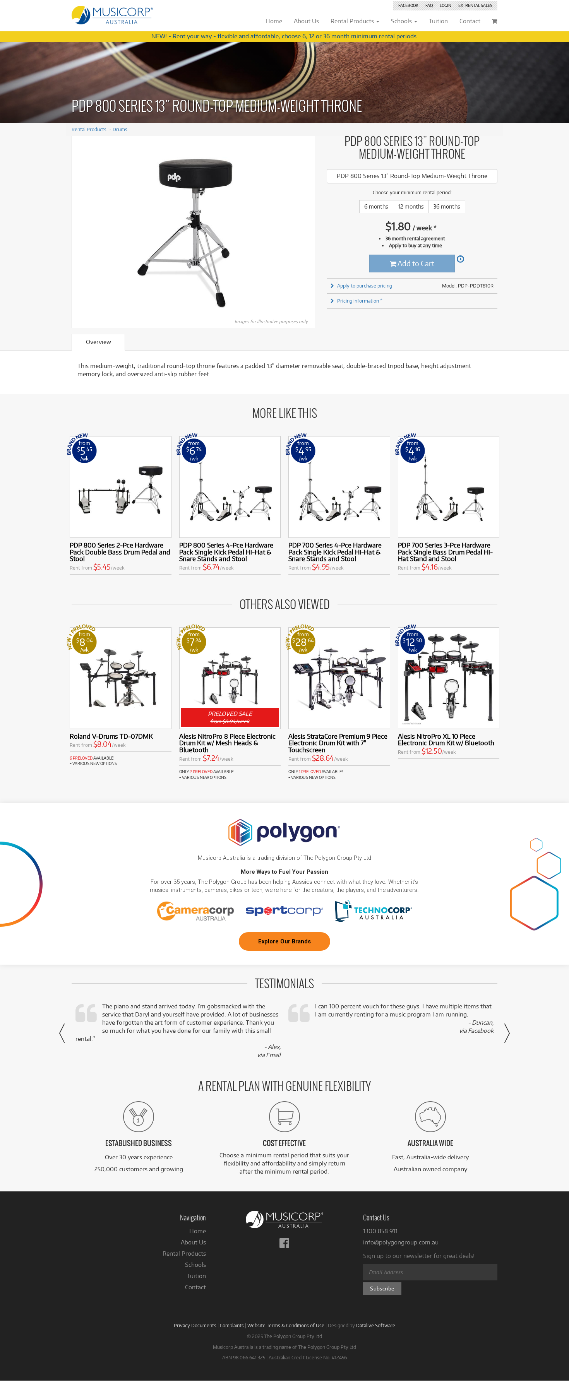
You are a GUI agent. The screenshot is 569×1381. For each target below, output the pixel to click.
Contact (195, 1287)
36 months (447, 206)
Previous (81, 229)
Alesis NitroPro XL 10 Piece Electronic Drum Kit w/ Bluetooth (446, 739)
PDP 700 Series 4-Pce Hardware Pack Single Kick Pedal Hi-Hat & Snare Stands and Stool (335, 552)
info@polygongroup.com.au (401, 1242)
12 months (411, 206)
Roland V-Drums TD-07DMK (111, 736)
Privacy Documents (195, 1325)
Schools (195, 1264)
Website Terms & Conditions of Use (285, 1325)
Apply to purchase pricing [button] (364, 285)
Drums (120, 129)
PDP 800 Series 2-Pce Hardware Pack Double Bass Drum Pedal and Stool (120, 552)
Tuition (196, 1276)
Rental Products (89, 129)
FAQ (429, 5)
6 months (376, 206)
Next (305, 229)
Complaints (232, 1325)
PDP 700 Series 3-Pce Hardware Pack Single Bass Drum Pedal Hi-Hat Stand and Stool (445, 552)
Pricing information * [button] (359, 301)
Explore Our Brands (284, 941)
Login (445, 5)
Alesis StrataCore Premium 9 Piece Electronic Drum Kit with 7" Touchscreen (337, 743)
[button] (62, 1033)
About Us (193, 1242)
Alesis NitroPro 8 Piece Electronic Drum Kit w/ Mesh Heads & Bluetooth (227, 743)
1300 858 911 (380, 1231)
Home (197, 1231)
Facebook (408, 5)
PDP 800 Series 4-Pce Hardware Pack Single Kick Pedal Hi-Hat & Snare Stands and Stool (226, 552)
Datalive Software (375, 1325)
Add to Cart (415, 263)
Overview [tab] (98, 342)
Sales (475, 5)
